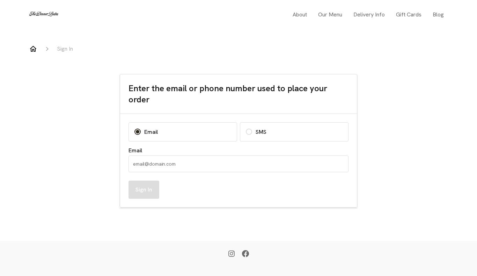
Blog (438, 14)
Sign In (143, 189)
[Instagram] (231, 254)
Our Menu (330, 14)
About (300, 14)
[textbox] (238, 163)
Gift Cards (408, 14)
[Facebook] (245, 254)
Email (135, 150)
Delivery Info (369, 14)
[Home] (33, 49)
